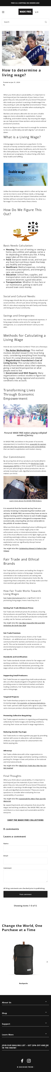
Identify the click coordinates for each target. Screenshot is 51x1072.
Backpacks (23, 983)
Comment (7, 868)
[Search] (45, 22)
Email (5, 856)
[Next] (47, 962)
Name (5, 843)
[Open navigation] (9, 11)
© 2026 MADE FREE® (25, 1067)
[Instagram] (29, 1061)
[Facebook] (22, 1061)
